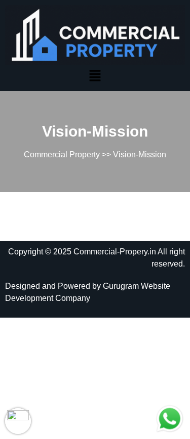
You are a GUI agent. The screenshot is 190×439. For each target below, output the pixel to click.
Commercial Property (62, 154)
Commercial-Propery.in (114, 251)
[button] (95, 75)
